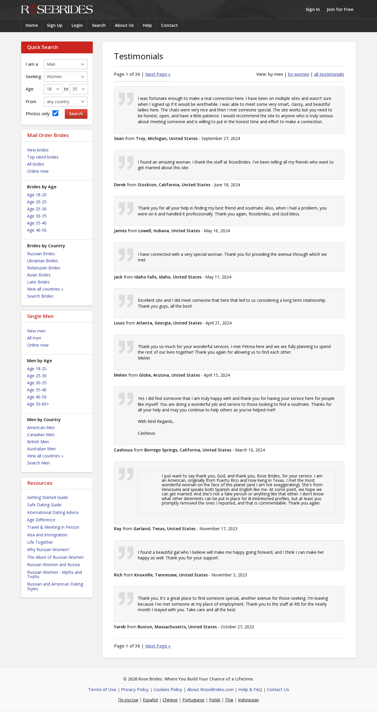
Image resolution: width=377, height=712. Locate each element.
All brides (35, 164)
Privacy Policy (135, 689)
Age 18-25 (37, 368)
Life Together (40, 542)
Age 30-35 (37, 216)
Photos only (38, 113)
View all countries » (45, 289)
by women (298, 74)
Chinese (170, 700)
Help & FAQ (250, 689)
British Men (38, 441)
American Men (41, 427)
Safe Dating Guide (44, 504)
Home (32, 25)
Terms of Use (102, 689)
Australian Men (41, 448)
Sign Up (54, 25)
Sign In (313, 9)
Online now (38, 171)
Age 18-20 (37, 194)
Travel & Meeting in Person (53, 527)
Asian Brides (39, 275)
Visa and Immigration (47, 535)
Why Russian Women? (48, 549)
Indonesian (248, 700)
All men (34, 338)
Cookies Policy (167, 689)
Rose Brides (57, 9)
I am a (32, 64)
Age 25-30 (37, 209)
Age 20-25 (37, 202)
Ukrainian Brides (42, 260)
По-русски (128, 700)
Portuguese (193, 700)
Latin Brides (38, 282)
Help (147, 25)
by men (275, 74)
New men (36, 331)
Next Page (158, 74)
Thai (229, 700)
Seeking (33, 76)
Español (150, 700)
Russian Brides (41, 253)
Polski (214, 700)
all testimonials (329, 74)
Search (99, 25)
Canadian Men (40, 434)
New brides (38, 150)
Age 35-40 (37, 223)
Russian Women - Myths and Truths (54, 574)
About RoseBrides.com (210, 689)
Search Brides (40, 296)
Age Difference (41, 520)
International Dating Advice (53, 512)
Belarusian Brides (43, 268)
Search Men (38, 463)
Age (30, 89)
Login (77, 25)
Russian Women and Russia (53, 564)
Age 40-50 (37, 230)
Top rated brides (43, 157)
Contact (169, 25)
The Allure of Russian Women (55, 557)
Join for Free (340, 9)
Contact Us (278, 689)
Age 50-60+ (38, 404)
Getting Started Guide (47, 497)
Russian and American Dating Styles (55, 586)
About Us (124, 25)
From (31, 101)
